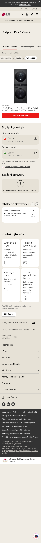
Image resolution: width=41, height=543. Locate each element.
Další (33, 323)
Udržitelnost (35, 9)
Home (4, 20)
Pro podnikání (25, 9)
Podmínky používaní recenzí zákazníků (16, 433)
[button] (22, 14)
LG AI (4, 351)
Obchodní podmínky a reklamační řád (16, 430)
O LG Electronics (10, 389)
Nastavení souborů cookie (12, 423)
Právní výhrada (30, 423)
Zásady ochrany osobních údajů (14, 415)
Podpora (12, 20)
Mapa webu (6, 412)
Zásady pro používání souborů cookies (16, 419)
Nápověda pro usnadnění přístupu (14, 426)
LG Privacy (34, 437)
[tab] (10, 47)
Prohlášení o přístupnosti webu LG (15, 437)
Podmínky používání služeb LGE (25, 412)
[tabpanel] (20, 138)
